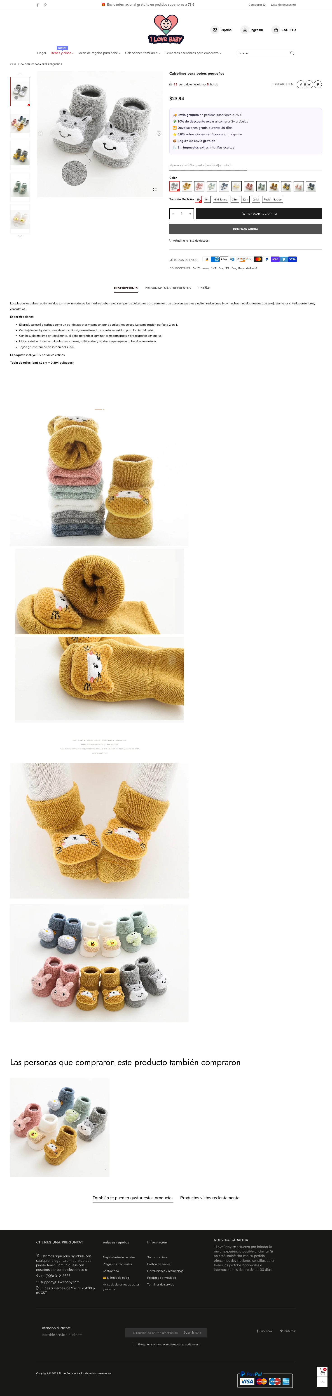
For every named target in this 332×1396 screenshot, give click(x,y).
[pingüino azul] (224, 186)
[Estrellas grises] (286, 186)
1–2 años (217, 268)
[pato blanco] (236, 186)
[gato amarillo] (187, 186)
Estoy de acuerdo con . (168, 1344)
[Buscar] (292, 53)
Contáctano (111, 1271)
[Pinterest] (45, 5)
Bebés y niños (61, 52)
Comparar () (257, 4)
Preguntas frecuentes (117, 1264)
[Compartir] (301, 84)
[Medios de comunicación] (154, 189)
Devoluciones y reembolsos (165, 1271)
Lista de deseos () (283, 4)
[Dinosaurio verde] (212, 186)
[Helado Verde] (261, 186)
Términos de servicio (160, 1284)
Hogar (41, 52)
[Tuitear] (309, 84)
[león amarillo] (274, 186)
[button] (40, 133)
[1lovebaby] (166, 29)
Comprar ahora (245, 229)
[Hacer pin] (318, 84)
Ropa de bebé (247, 268)
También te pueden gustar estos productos (133, 1197)
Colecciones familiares (141, 52)
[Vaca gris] (174, 186)
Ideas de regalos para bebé (98, 52)
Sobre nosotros (157, 1257)
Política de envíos (158, 1264)
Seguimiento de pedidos (119, 1257)
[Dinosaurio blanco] (299, 186)
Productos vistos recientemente (209, 1197)
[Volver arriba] (322, 1382)
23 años (230, 268)
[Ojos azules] (311, 186)
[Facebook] (38, 5)
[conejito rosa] (199, 186)
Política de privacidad (161, 1277)
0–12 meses (201, 268)
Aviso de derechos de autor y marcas (121, 1287)
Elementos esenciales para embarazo (192, 52)
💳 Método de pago (116, 1277)
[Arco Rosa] (249, 186)
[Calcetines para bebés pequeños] (100, 134)
